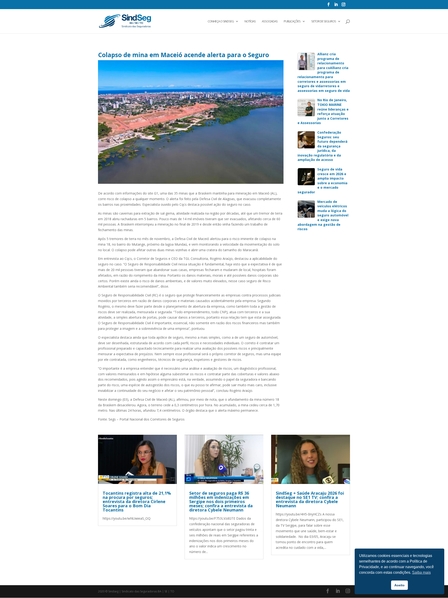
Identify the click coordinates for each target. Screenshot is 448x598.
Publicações (292, 21)
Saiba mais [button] (421, 572)
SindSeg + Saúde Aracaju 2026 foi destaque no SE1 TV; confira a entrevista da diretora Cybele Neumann (310, 499)
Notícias (250, 21)
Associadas (270, 21)
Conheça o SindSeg (221, 21)
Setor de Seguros (323, 21)
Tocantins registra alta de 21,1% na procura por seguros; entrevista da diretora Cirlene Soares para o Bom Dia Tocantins (137, 501)
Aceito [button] (399, 585)
